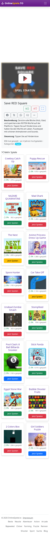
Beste (10, 521)
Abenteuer (27, 521)
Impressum (28, 518)
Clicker (19, 526)
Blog (46, 531)
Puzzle (36, 526)
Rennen (44, 526)
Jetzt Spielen (12, 185)
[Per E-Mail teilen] (27, 115)
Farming (28, 526)
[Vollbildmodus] (43, 108)
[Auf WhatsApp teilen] (21, 115)
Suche (39, 531)
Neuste (18, 521)
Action (37, 521)
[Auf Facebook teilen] (7, 115)
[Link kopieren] (34, 115)
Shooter (24, 531)
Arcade (45, 521)
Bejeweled (10, 526)
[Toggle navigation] (45, 3)
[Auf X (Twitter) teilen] (14, 115)
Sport (32, 531)
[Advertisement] (25, 34)
